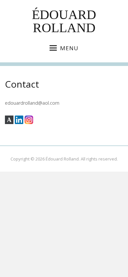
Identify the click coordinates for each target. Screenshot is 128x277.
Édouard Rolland (64, 21)
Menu (69, 48)
